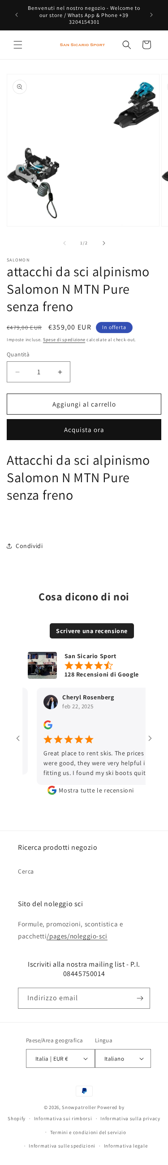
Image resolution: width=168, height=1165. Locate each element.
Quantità (18, 354)
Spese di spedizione (64, 340)
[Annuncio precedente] (16, 15)
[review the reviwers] (42, 727)
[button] (18, 45)
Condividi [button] (29, 546)
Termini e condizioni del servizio (88, 1132)
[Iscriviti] (140, 998)
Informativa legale (126, 1146)
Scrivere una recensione (92, 631)
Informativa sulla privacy (130, 1118)
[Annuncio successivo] (151, 15)
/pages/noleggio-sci (77, 936)
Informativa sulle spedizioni (62, 1146)
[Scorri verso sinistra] (64, 243)
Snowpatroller (79, 1107)
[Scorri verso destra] (104, 243)
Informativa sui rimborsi (63, 1118)
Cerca (26, 871)
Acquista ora (84, 429)
